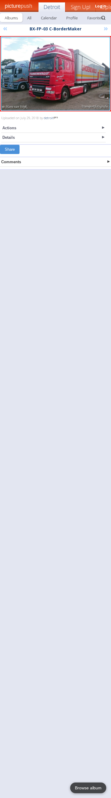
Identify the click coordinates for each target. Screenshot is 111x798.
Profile (72, 18)
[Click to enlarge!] (55, 73)
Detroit (52, 6)
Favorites (95, 18)
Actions (9, 128)
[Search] (103, 18)
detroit (49, 118)
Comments (11, 162)
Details (8, 137)
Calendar (49, 18)
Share (10, 149)
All (29, 18)
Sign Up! (80, 6)
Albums (11, 18)
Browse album (88, 787)
